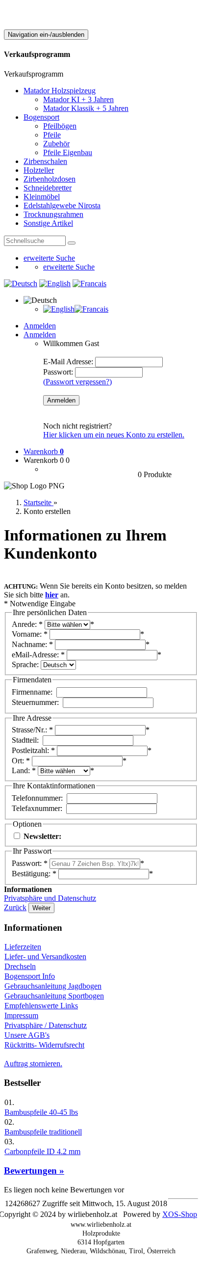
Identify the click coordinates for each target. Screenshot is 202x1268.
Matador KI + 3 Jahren (78, 99)
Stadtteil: (25, 740)
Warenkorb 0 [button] (44, 460)
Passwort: (58, 372)
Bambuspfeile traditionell (43, 1132)
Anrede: (24, 624)
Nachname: (29, 644)
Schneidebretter (48, 188)
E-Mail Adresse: (68, 361)
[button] (40, 300)
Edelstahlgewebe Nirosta (62, 205)
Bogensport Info (29, 976)
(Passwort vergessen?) (77, 382)
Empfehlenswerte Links (41, 1005)
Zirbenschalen (45, 161)
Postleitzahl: (30, 750)
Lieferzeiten (22, 947)
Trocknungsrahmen (53, 214)
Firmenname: (32, 692)
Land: (21, 770)
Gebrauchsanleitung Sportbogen (54, 996)
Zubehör (56, 143)
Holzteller (39, 170)
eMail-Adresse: (35, 654)
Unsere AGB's (27, 1035)
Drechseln (20, 966)
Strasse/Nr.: (29, 730)
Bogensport (41, 117)
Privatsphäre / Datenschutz (45, 1025)
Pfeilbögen (59, 126)
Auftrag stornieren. (33, 1063)
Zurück (15, 907)
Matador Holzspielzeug (60, 90)
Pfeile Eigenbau (67, 152)
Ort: (18, 760)
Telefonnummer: (37, 798)
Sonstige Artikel (48, 223)
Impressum (21, 1015)
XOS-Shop (179, 1214)
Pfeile (52, 135)
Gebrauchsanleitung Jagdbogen (52, 986)
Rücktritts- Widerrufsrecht (44, 1045)
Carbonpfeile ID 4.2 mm (42, 1151)
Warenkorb (44, 451)
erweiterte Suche (49, 258)
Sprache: (25, 664)
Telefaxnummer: (37, 808)
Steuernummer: (35, 702)
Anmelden (40, 326)
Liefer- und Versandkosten (45, 956)
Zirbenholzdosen (50, 179)
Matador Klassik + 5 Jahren (85, 108)
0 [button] (68, 460)
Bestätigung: (31, 873)
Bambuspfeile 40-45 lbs (41, 1112)
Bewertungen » (34, 1170)
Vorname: (27, 634)
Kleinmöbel (42, 196)
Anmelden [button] (40, 334)
